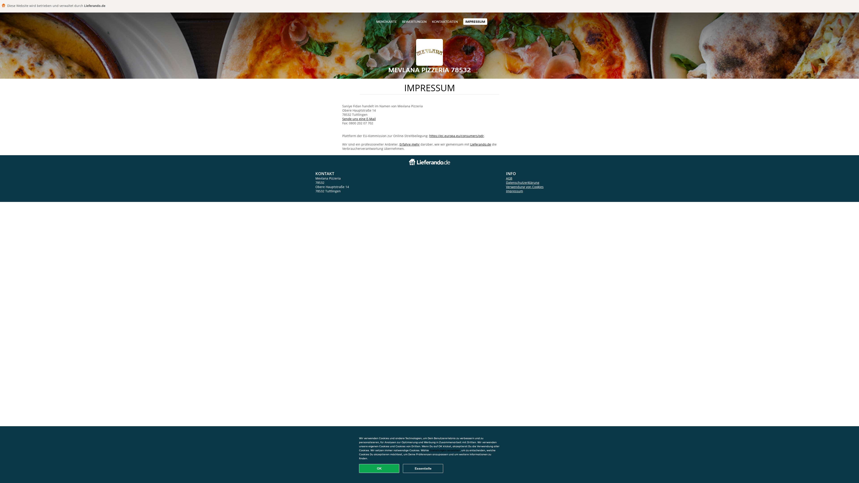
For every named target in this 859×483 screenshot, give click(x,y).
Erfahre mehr (410, 144)
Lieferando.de (480, 144)
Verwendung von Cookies (525, 187)
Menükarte (386, 21)
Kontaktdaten (445, 21)
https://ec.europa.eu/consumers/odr (456, 136)
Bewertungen (414, 21)
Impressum (475, 21)
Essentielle (423, 468)
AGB (509, 178)
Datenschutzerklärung (522, 182)
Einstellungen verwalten (445, 450)
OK (379, 468)
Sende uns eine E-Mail (359, 119)
